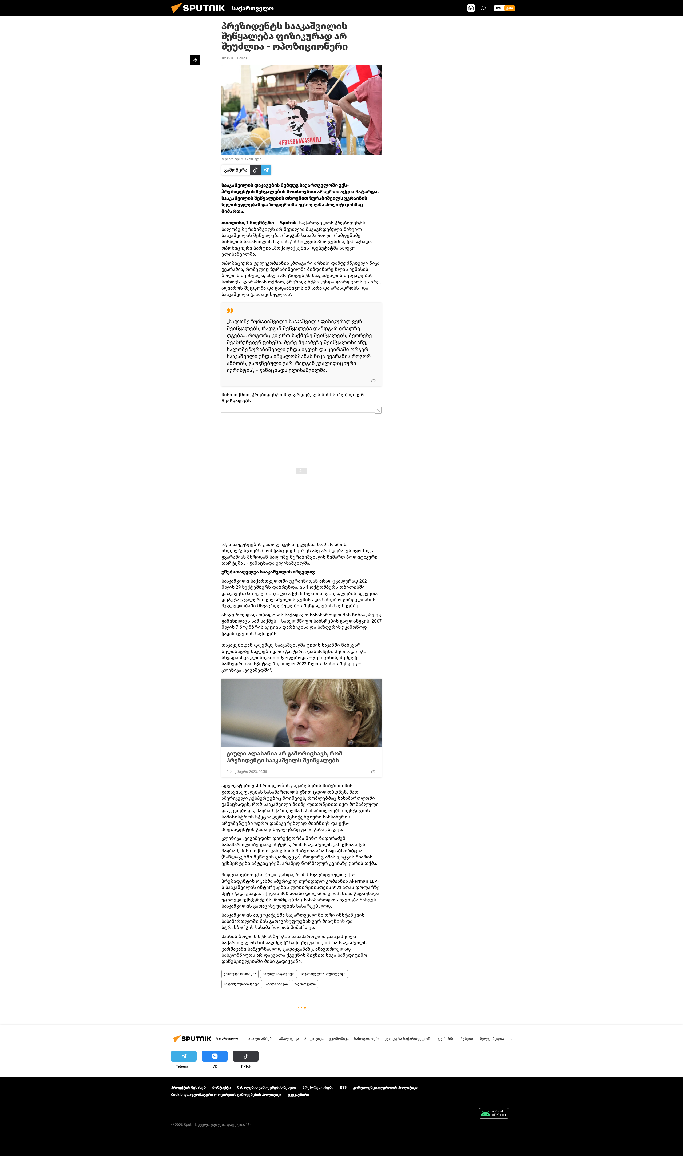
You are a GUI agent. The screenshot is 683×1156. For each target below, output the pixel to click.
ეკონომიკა (339, 1038)
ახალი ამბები (277, 984)
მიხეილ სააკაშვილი (279, 974)
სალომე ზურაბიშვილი (242, 984)
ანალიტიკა (289, 1038)
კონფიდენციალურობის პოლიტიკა (385, 1087)
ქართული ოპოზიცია (240, 974)
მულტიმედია (492, 1038)
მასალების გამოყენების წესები (266, 1087)
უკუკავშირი (298, 1094)
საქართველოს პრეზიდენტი (323, 974)
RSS (343, 1087)
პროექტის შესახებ (188, 1087)
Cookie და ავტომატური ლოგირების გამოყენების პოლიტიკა (226, 1094)
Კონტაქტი (221, 1087)
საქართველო (305, 984)
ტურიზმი (446, 1038)
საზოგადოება (366, 1038)
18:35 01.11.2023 (234, 58)
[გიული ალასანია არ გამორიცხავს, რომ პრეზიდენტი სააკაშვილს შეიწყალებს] (301, 713)
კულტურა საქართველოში (408, 1038)
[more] (373, 380)
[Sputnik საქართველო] (200, 15)
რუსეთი (467, 1038)
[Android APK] (494, 1114)
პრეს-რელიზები (318, 1087)
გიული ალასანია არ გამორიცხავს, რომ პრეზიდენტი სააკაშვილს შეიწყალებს (284, 757)
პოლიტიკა (314, 1038)
